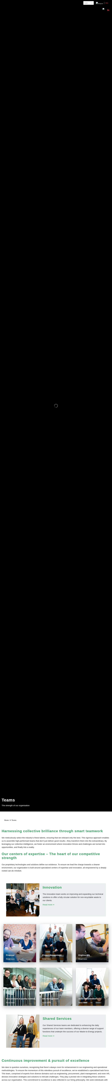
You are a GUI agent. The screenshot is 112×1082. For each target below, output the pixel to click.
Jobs (106, 3)
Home (6, 820)
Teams (13, 820)
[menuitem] (88, 3)
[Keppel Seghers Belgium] (18, 10)
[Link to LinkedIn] (108, 10)
